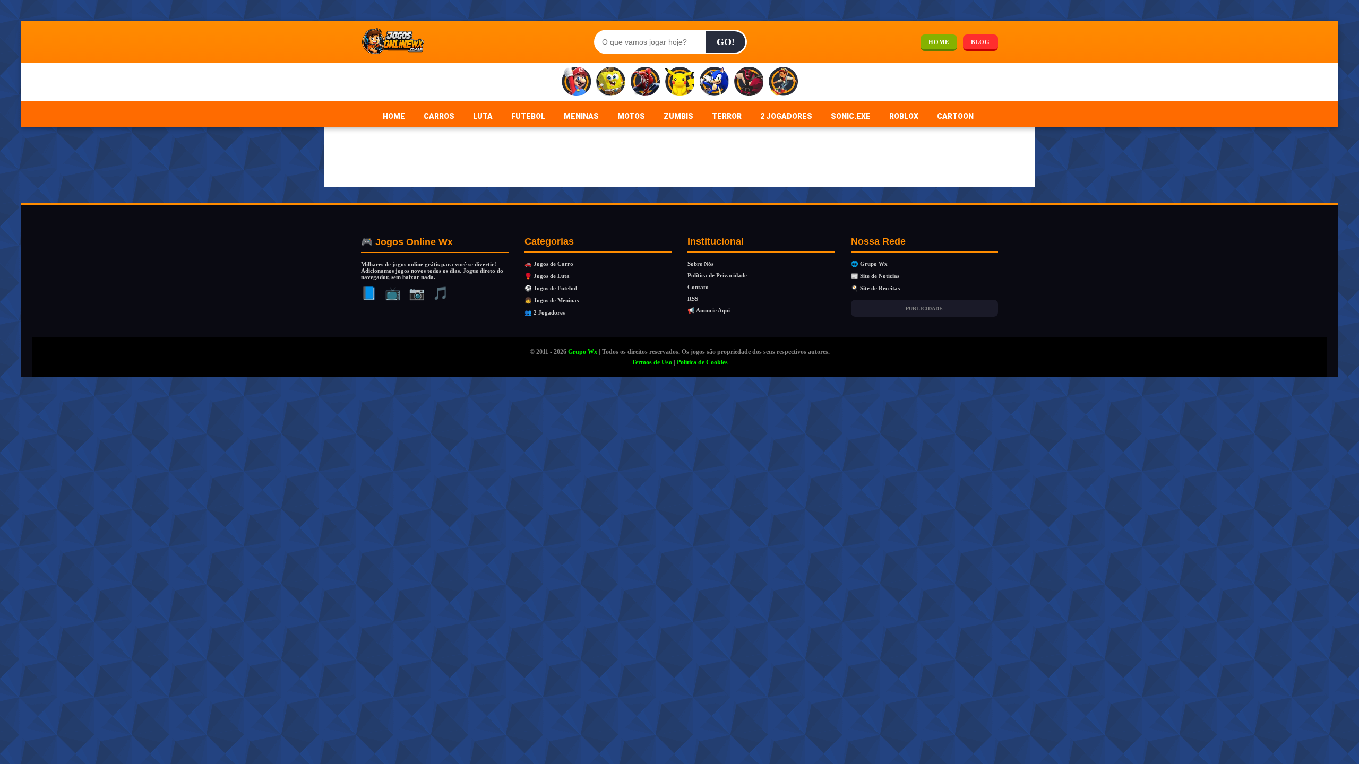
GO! (726, 42)
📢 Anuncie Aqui (708, 310)
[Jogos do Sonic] (714, 82)
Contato (698, 287)
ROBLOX (903, 116)
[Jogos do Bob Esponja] (610, 82)
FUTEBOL (528, 116)
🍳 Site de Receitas (875, 288)
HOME (938, 42)
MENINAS (581, 116)
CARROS (439, 116)
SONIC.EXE (851, 116)
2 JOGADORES (786, 116)
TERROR (727, 116)
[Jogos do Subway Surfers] (783, 82)
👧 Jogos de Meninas (551, 300)
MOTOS (631, 116)
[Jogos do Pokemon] (679, 82)
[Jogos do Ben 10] (748, 82)
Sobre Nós (700, 264)
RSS (692, 299)
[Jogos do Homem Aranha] (645, 82)
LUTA (483, 116)
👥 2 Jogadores (544, 312)
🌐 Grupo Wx (869, 264)
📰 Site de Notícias (875, 276)
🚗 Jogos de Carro (548, 264)
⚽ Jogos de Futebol (550, 288)
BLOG (980, 42)
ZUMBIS (678, 116)
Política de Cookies (702, 362)
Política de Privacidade (717, 275)
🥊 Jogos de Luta (547, 276)
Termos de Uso (652, 362)
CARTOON (955, 116)
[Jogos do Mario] (576, 82)
